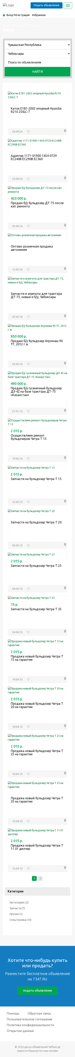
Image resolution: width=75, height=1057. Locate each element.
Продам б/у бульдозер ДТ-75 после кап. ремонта (37, 204)
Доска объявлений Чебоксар (21, 25)
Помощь (13, 1013)
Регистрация (22, 15)
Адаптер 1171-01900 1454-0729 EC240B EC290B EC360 (34, 157)
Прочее (14, 914)
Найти (37, 71)
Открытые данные (20, 1030)
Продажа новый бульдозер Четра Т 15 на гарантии (37, 658)
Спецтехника (18, 919)
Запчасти (15, 908)
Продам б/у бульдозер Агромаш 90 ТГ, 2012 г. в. (37, 342)
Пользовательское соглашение (29, 1019)
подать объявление (37, 990)
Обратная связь (39, 1013)
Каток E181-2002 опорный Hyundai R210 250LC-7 (36, 110)
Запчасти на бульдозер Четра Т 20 (36, 522)
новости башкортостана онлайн (37, 1050)
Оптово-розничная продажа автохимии (32, 248)
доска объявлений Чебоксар (42, 1047)
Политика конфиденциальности (30, 1025)
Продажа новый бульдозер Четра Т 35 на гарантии (37, 799)
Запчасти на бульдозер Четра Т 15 (36, 479)
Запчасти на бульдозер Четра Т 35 (36, 609)
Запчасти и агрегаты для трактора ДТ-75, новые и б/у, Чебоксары (36, 295)
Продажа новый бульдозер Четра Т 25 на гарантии (37, 752)
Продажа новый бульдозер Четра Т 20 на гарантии (37, 705)
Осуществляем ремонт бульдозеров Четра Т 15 (29, 437)
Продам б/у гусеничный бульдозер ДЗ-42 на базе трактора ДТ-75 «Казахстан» (36, 391)
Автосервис (17, 902)
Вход (10, 15)
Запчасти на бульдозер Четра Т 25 (36, 565)
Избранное (39, 15)
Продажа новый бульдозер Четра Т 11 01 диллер (37, 847)
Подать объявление (46, 5)
